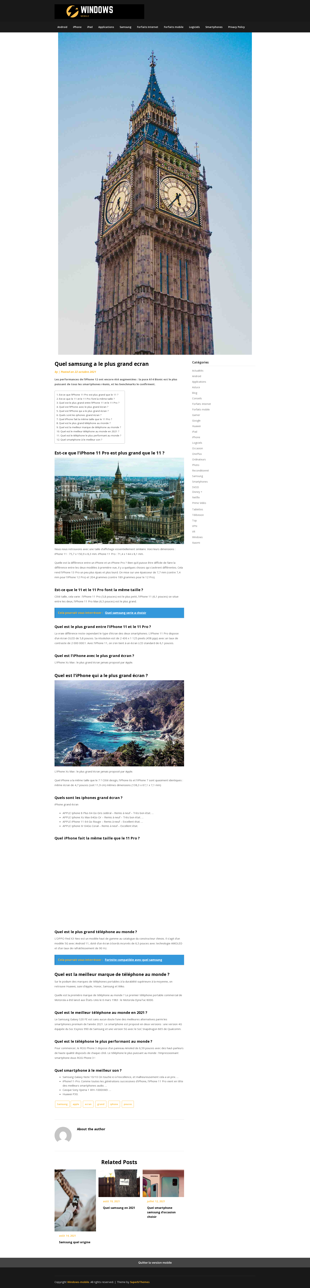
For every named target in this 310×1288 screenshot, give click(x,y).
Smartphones (213, 27)
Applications (106, 27)
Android (62, 27)
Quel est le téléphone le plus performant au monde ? (90, 435)
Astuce (196, 387)
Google (196, 420)
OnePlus (197, 454)
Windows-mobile (78, 1282)
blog (194, 392)
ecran (88, 1104)
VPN (194, 526)
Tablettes (197, 509)
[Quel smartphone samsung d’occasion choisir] (163, 1182)
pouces (128, 1104)
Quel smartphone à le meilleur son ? (81, 439)
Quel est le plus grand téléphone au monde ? (85, 423)
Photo (195, 465)
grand (100, 1104)
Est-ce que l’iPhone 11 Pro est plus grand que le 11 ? (88, 394)
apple (76, 1104)
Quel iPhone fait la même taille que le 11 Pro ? (85, 419)
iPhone (77, 27)
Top (194, 520)
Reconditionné (200, 470)
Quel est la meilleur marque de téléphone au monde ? (90, 427)
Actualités (197, 370)
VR (193, 531)
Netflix (196, 497)
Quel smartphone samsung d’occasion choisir (161, 1212)
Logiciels (194, 27)
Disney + (197, 491)
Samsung (125, 27)
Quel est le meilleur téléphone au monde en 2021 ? (89, 431)
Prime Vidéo (199, 503)
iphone (114, 1104)
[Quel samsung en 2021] (119, 1182)
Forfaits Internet (147, 27)
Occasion (197, 448)
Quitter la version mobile (155, 1262)
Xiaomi (196, 542)
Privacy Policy (236, 27)
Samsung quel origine (74, 1242)
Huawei (196, 426)
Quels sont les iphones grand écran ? (80, 415)
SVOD (195, 487)
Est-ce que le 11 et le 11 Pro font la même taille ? (87, 398)
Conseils (197, 398)
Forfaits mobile (173, 27)
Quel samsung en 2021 (119, 1208)
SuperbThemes (140, 1282)
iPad (90, 27)
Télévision (198, 515)
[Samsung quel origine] (75, 1199)
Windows (197, 537)
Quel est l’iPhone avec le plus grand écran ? (83, 406)
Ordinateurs (199, 459)
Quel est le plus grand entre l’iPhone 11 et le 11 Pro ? (89, 402)
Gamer (196, 415)
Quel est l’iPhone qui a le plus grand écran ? (84, 411)
